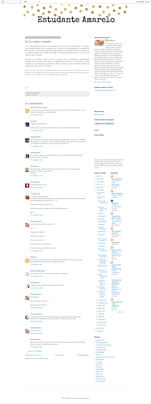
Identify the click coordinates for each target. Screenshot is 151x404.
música (98, 371)
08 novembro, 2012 (36, 308)
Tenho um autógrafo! (102, 228)
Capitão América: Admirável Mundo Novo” (117, 255)
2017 (98, 176)
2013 (98, 187)
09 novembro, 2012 (36, 333)
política (98, 376)
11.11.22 (114, 307)
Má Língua (101, 219)
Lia (31, 121)
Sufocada (33, 137)
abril (99, 317)
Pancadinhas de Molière (102, 256)
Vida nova (99, 381)
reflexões (34, 95)
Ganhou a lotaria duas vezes (102, 209)
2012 (98, 190)
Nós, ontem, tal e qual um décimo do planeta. (117, 221)
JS (31, 257)
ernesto (33, 182)
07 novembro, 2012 (36, 115)
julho (100, 308)
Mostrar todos (120, 312)
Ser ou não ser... (101, 235)
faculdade (99, 350)
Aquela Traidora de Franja (102, 276)
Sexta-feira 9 (102, 231)
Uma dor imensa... (117, 235)
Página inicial (59, 355)
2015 (98, 182)
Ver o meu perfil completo (102, 82)
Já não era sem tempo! (102, 271)
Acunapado (101, 216)
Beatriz (32, 282)
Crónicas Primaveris (102, 345)
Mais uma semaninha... (102, 250)
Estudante (33, 221)
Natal (98, 374)
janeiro (100, 325)
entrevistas (99, 347)
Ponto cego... (102, 243)
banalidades (100, 343)
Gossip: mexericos (117, 195)
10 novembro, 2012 (36, 347)
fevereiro (101, 322)
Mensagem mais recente (33, 355)
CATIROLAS (116, 242)
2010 (98, 331)
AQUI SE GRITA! (117, 194)
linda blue (115, 203)
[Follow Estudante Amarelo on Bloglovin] (104, 125)
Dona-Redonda (117, 179)
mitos (98, 367)
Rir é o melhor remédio (102, 239)
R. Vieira (33, 194)
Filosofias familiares (102, 287)
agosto (100, 305)
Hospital (98, 359)
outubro (100, 300)
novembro (101, 197)
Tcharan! (100, 213)
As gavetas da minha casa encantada (116, 282)
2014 (98, 184)
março (100, 319)
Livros (98, 362)
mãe (97, 364)
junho (100, 311)
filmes (98, 355)
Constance (34, 314)
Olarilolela (101, 246)
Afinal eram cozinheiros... (102, 202)
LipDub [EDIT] (102, 222)
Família (98, 352)
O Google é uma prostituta (102, 282)
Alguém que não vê (36, 107)
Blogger (86, 398)
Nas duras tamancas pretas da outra (116, 206)
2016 (98, 179)
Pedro (32, 166)
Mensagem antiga (83, 355)
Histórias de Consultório (104, 357)
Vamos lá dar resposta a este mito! (102, 261)
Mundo (98, 369)
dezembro (101, 192)
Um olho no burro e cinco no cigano (101, 294)
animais (98, 340)
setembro (101, 303)
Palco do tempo (35, 271)
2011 (98, 328)
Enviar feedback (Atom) (40, 358)
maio (100, 314)
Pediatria (101, 224)
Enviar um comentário (35, 351)
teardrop (33, 152)
